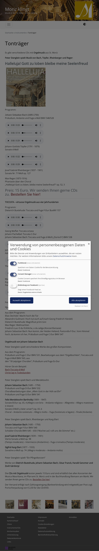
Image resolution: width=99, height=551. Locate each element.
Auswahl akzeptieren (22, 300)
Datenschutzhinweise (62, 256)
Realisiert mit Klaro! (81, 306)
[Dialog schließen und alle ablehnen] (89, 242)
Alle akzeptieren (78, 300)
